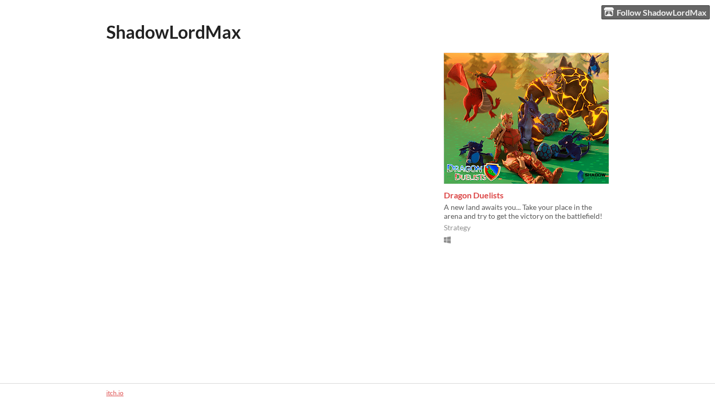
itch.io (115, 393)
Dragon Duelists (474, 195)
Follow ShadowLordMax (662, 12)
